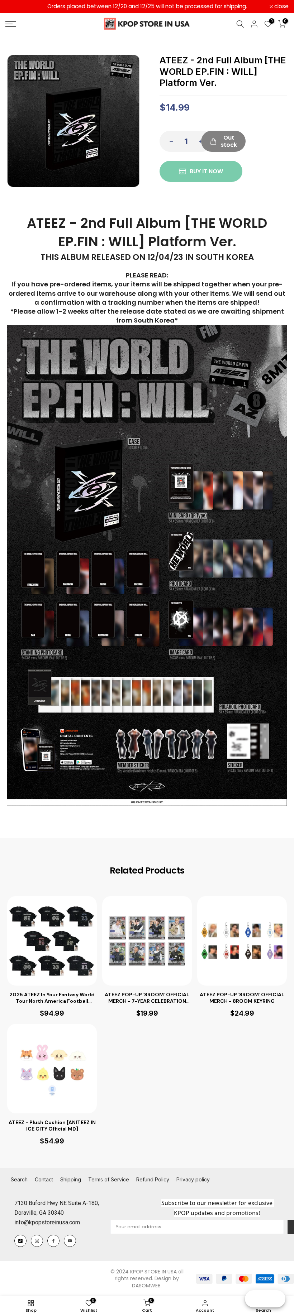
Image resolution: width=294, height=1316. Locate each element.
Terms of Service (108, 1179)
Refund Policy (152, 1179)
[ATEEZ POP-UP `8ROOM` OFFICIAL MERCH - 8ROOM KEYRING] (242, 941)
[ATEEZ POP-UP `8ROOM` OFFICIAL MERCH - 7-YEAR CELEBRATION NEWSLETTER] (147, 941)
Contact (44, 1179)
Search (19, 1179)
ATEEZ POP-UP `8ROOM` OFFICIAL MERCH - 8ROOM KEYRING (242, 997)
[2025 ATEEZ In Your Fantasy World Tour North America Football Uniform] (52, 941)
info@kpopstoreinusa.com (47, 1222)
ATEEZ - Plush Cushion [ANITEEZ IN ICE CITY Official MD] (52, 1125)
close (16, 6)
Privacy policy (193, 1179)
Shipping (70, 1179)
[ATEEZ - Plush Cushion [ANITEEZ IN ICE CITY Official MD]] (52, 1068)
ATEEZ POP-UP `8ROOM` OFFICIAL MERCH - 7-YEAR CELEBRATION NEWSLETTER (147, 997)
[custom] (20, 1241)
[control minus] (169, 141)
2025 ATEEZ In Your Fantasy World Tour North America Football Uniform (52, 997)
